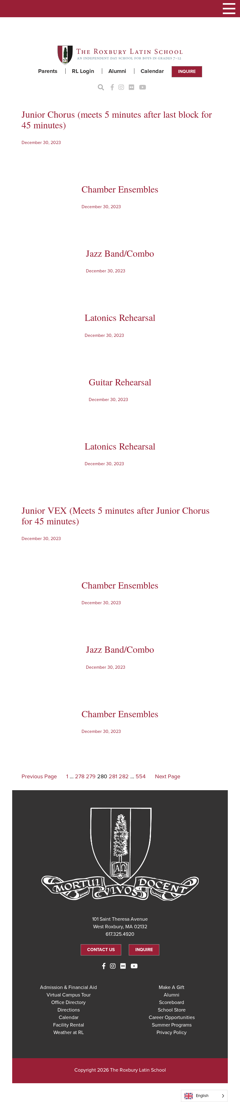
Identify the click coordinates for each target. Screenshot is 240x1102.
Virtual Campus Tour (69, 995)
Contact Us (101, 949)
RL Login (83, 71)
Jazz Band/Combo (120, 253)
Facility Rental (68, 1025)
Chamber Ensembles (120, 188)
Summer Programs (172, 1025)
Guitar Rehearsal (120, 381)
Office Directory (68, 1002)
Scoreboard (171, 1002)
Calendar (152, 71)
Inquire (187, 71)
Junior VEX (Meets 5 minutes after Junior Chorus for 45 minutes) (116, 515)
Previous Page (39, 776)
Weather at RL (68, 1032)
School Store (172, 1010)
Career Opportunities (172, 1017)
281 (113, 776)
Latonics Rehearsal (120, 317)
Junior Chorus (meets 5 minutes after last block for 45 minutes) (117, 119)
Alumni (117, 71)
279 (91, 776)
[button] (229, 8)
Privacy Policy (172, 1032)
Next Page (167, 776)
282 (124, 776)
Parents (48, 71)
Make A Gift (171, 987)
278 (79, 776)
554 (141, 776)
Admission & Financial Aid (68, 987)
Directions (69, 1010)
